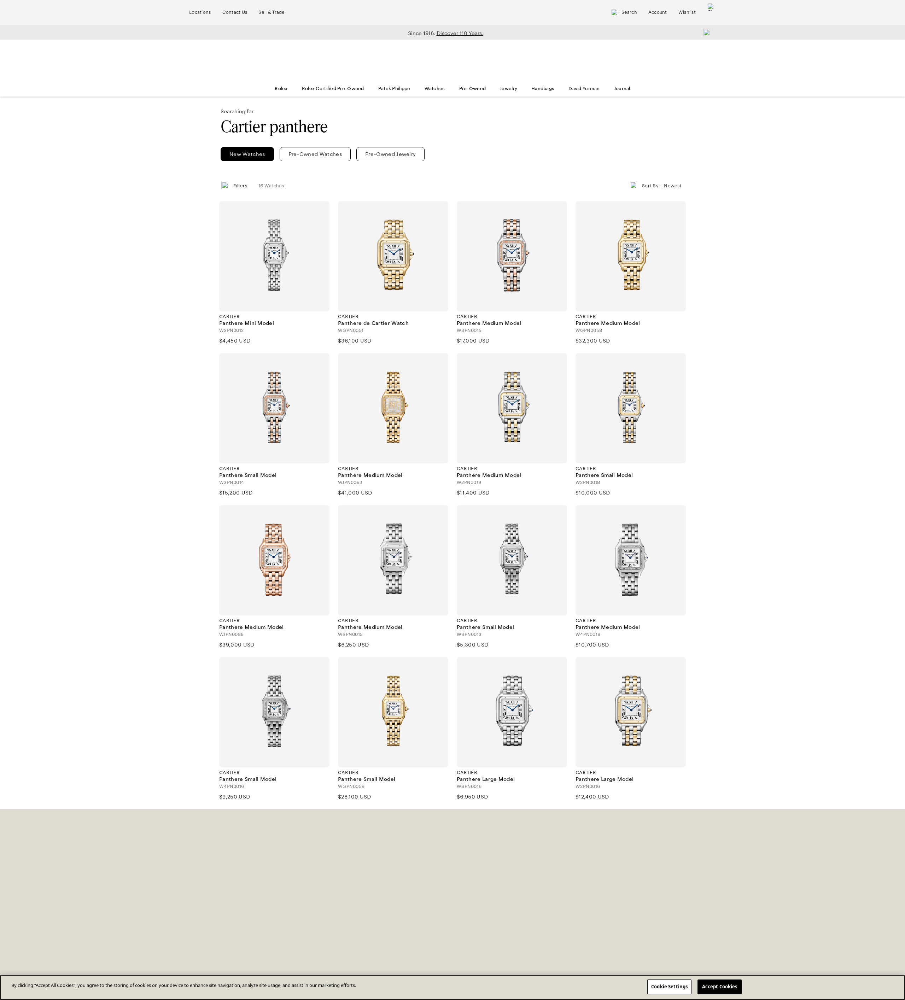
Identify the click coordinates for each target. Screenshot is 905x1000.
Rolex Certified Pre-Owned (333, 88)
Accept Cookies (719, 986)
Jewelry (508, 88)
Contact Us (234, 12)
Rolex (281, 88)
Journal (622, 88)
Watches (435, 88)
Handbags (542, 88)
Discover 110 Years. (460, 33)
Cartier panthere (274, 127)
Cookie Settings (669, 986)
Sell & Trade (271, 12)
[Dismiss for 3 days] (704, 32)
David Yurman (584, 88)
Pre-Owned (472, 88)
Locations (200, 12)
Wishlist (687, 12)
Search (629, 12)
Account (657, 12)
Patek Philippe (394, 88)
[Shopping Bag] (711, 12)
